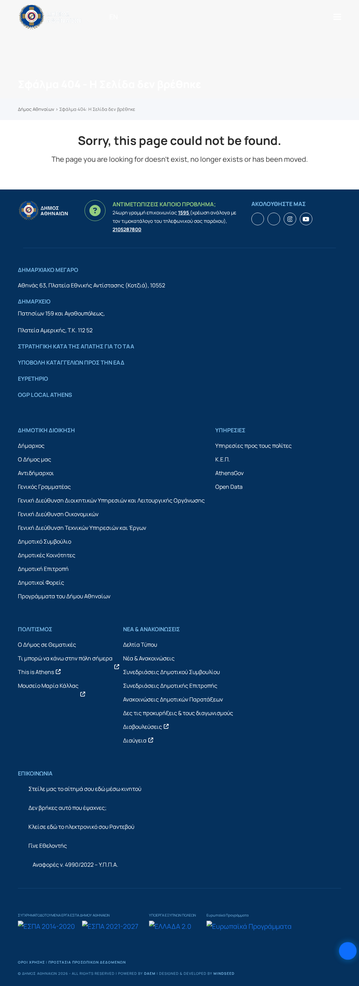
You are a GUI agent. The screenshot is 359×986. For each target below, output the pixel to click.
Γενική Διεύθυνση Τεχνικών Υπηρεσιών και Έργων (82, 528)
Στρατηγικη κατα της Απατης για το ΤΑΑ (76, 346)
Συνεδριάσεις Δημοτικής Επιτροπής (170, 685)
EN (113, 16)
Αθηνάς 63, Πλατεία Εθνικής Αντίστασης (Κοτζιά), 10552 (91, 285)
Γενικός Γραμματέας (44, 487)
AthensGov (229, 473)
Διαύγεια (135, 740)
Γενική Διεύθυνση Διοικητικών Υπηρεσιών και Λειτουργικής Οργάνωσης (111, 500)
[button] (337, 17)
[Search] (125, 16)
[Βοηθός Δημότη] (348, 951)
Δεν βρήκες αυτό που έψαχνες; (67, 808)
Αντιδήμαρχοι (36, 473)
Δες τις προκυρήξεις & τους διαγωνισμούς (178, 713)
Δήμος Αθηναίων (36, 109)
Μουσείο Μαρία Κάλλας (48, 685)
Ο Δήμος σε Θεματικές (47, 644)
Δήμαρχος (31, 445)
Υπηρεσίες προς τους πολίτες (253, 445)
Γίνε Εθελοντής (47, 846)
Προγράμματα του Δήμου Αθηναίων (64, 596)
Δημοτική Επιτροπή (43, 569)
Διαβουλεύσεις (142, 727)
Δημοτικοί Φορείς (41, 582)
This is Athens (36, 672)
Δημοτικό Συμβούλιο (44, 541)
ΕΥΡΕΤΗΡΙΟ (33, 378)
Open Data (229, 487)
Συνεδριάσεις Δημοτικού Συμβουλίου (171, 672)
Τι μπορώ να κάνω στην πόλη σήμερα (65, 658)
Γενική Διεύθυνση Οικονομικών (58, 514)
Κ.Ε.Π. (222, 459)
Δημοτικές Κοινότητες (46, 555)
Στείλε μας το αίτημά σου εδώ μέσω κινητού (84, 789)
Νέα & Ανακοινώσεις (149, 658)
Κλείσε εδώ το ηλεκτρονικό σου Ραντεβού (81, 827)
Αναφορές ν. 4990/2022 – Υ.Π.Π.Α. (75, 864)
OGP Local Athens (45, 395)
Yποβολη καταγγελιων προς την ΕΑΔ (71, 362)
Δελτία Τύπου (140, 644)
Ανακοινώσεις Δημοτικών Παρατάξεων (173, 699)
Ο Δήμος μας (34, 459)
